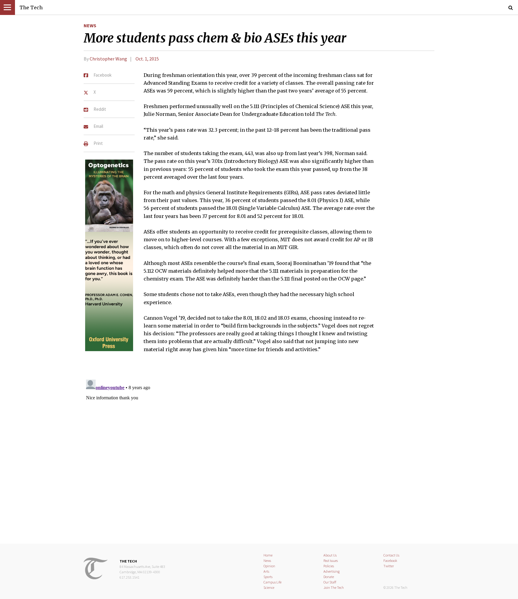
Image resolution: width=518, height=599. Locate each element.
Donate (328, 576)
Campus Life (272, 582)
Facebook (390, 560)
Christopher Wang (108, 59)
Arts (266, 571)
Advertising (331, 571)
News (90, 25)
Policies (328, 566)
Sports (267, 576)
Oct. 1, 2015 (147, 59)
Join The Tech (333, 587)
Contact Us (391, 555)
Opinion (269, 566)
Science (268, 587)
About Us (330, 555)
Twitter (388, 566)
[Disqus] (259, 452)
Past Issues (330, 560)
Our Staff (329, 582)
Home (267, 555)
